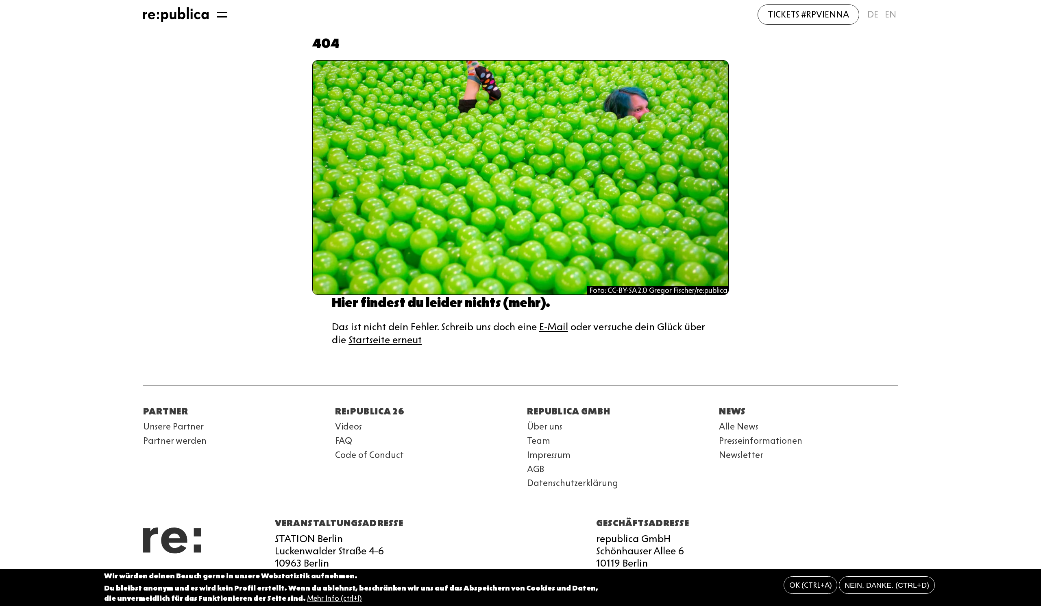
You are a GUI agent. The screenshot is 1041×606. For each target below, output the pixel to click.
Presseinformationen (760, 440)
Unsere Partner (173, 426)
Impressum (549, 454)
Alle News (738, 426)
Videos (348, 426)
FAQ (343, 440)
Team (538, 440)
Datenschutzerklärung (572, 482)
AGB (535, 469)
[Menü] (222, 14)
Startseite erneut (385, 340)
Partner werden (175, 440)
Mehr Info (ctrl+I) (334, 598)
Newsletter (741, 454)
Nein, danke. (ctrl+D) (887, 585)
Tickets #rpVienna (808, 14)
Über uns (544, 426)
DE (872, 14)
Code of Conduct (369, 454)
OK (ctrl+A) (810, 585)
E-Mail (553, 326)
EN (890, 14)
